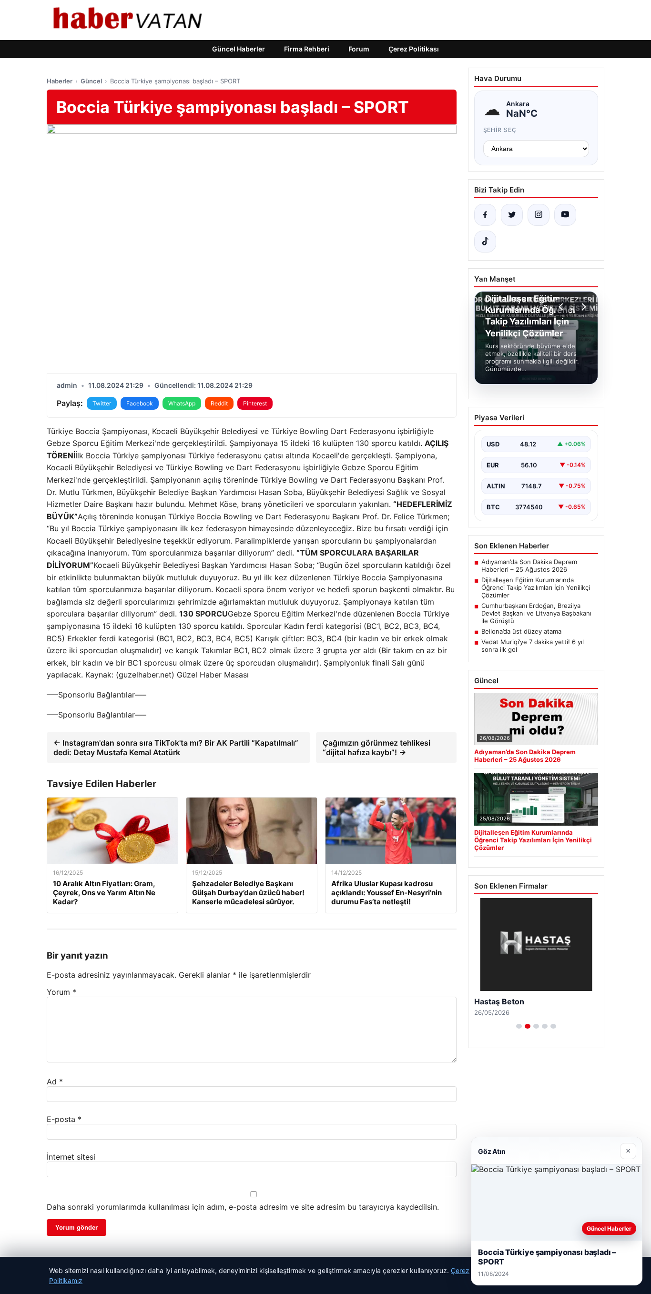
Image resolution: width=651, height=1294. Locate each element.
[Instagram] (538, 215)
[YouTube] (565, 215)
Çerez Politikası (413, 49)
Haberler (59, 81)
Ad (55, 1081)
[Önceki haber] (562, 307)
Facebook (139, 403)
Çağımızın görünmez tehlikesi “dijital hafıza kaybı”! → (376, 747)
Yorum (61, 992)
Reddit (219, 403)
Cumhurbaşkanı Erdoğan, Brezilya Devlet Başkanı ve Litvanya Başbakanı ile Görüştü (536, 613)
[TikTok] (485, 242)
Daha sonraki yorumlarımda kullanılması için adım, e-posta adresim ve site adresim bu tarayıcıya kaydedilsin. (243, 1207)
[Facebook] (485, 215)
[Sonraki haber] (582, 307)
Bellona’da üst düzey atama (521, 631)
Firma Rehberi (306, 49)
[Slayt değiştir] (519, 1026)
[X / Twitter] (512, 215)
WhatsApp (181, 403)
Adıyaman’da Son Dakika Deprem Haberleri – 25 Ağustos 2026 (529, 565)
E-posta (64, 1119)
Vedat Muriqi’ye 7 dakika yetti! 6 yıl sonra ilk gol (532, 645)
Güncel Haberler (238, 49)
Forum (358, 49)
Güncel (91, 81)
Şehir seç (500, 129)
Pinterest (255, 403)
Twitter (101, 403)
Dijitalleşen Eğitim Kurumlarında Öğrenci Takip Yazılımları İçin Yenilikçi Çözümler (535, 587)
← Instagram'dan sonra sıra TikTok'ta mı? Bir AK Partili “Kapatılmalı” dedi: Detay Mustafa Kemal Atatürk (175, 747)
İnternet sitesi (71, 1157)
